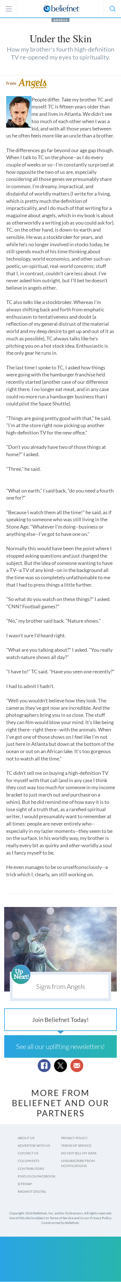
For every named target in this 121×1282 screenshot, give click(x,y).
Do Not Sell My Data (79, 1153)
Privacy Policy (74, 1138)
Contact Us (28, 1153)
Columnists (28, 1161)
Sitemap (25, 1184)
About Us (26, 1138)
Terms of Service (76, 1145)
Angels (60, 20)
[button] (112, 8)
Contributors (31, 1168)
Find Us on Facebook (36, 1176)
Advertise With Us (34, 1145)
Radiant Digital (32, 1191)
